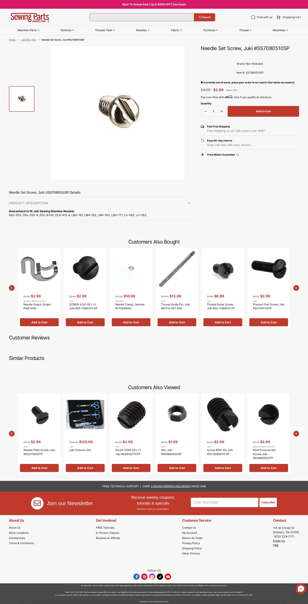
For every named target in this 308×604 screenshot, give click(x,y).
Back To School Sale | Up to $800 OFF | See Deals (154, 4)
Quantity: (206, 103)
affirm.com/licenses (183, 595)
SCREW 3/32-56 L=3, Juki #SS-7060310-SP (83, 306)
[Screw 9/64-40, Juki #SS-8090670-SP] (223, 433)
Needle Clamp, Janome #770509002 (130, 306)
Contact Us (189, 527)
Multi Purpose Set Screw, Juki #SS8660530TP (264, 454)
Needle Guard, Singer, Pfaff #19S (37, 306)
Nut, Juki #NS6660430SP (171, 452)
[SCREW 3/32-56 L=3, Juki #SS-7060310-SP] (85, 288)
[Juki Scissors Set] (85, 433)
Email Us (279, 541)
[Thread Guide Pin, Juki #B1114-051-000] (177, 288)
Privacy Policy (191, 543)
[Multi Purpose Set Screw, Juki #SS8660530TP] (269, 433)
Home (12, 39)
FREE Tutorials (105, 527)
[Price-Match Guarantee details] (237, 154)
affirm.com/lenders (173, 592)
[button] (288, 17)
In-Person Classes (107, 533)
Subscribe (268, 502)
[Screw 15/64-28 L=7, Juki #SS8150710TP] (131, 433)
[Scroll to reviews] (250, 55)
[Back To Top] (302, 598)
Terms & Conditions (21, 543)
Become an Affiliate (108, 538)
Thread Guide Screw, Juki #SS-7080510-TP (221, 306)
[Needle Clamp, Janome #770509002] (131, 288)
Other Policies (191, 553)
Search (206, 17)
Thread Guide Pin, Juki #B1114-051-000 (175, 306)
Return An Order (192, 538)
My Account (189, 533)
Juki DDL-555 (28, 39)
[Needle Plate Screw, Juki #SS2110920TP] (39, 433)
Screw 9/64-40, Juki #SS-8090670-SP (220, 452)
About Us (14, 527)
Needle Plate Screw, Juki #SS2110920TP (39, 452)
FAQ (275, 545)
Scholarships (17, 538)
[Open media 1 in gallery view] (182, 53)
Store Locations (19, 533)
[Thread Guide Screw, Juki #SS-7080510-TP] (223, 288)
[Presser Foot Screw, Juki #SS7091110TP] (269, 288)
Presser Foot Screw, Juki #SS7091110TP (268, 306)
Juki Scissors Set (80, 450)
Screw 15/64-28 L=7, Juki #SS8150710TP (128, 452)
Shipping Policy (192, 548)
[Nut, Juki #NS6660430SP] (177, 433)
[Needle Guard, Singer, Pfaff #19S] (39, 288)
